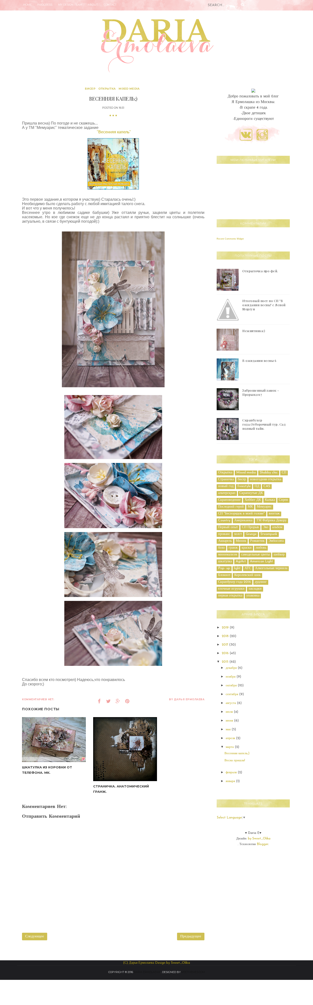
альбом (277, 527)
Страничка (226, 479)
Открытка (107, 88)
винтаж (274, 513)
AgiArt (241, 561)
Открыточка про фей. (260, 271)
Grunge (251, 534)
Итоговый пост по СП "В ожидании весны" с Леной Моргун (264, 305)
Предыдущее (190, 936)
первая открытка (230, 595)
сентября (232, 694)
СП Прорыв (250, 527)
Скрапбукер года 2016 (234, 582)
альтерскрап (226, 493)
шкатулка (225, 561)
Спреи (283, 500)
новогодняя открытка (265, 479)
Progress (44, 4)
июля (230, 711)
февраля (232, 772)
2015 (225, 661)
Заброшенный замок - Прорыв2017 (260, 392)
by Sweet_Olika (259, 838)
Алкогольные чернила (271, 568)
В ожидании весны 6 (259, 360)
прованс (224, 534)
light (237, 568)
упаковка (252, 595)
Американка (243, 520)
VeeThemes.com (193, 972)
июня (230, 720)
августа (231, 703)
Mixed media (129, 88)
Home (27, 4)
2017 (225, 644)
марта (230, 747)
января (231, 781)
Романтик (257, 541)
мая (229, 729)
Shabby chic (269, 472)
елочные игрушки (231, 589)
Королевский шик (247, 575)
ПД (257, 486)
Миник (241, 541)
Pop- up (224, 568)
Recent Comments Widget (230, 239)
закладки (255, 589)
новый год (226, 486)
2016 (226, 653)
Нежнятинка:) (253, 331)
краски (247, 548)
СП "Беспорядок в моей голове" (241, 513)
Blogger (262, 844)
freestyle (244, 486)
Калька (270, 500)
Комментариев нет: (38, 699)
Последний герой (231, 507)
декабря (232, 668)
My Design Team (70, 4)
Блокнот (224, 575)
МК (250, 507)
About (93, 4)
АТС (248, 568)
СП (284, 472)
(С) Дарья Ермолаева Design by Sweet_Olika (156, 963)
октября (232, 685)
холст (238, 534)
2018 (226, 636)
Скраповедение (229, 500)
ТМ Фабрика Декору (271, 520)
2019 (226, 627)
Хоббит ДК (253, 500)
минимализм (227, 554)
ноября (231, 676)
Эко (265, 527)
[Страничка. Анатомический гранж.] (125, 749)
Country (224, 520)
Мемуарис (264, 507)
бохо (221, 548)
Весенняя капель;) (236, 753)
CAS (266, 486)
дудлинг (261, 582)
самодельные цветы (255, 554)
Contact (110, 4)
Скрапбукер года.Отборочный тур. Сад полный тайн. (264, 424)
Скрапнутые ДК (251, 493)
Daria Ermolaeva (147, 972)
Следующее (34, 936)
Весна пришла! (234, 760)
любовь (261, 548)
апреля (231, 738)
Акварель (225, 541)
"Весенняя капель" (114, 132)
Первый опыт (228, 527)
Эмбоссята (276, 541)
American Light (261, 561)
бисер (90, 88)
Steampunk (268, 534)
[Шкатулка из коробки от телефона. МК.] (54, 739)
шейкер (279, 554)
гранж (233, 548)
